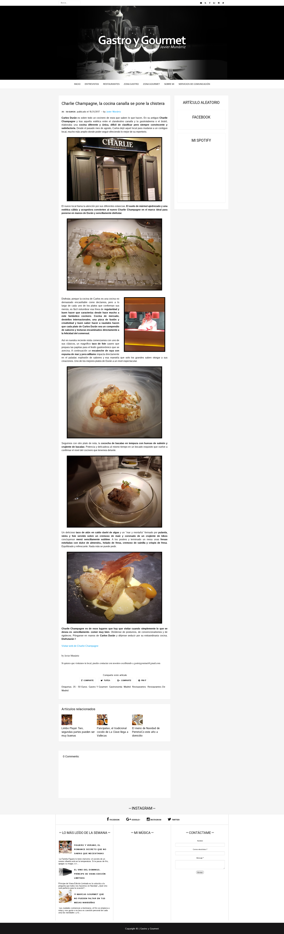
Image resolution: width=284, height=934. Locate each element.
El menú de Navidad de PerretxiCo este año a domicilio (146, 732)
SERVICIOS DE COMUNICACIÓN (194, 84)
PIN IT (143, 680)
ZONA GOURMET (151, 84)
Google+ (136, 820)
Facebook (115, 820)
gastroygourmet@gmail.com (147, 663)
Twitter (176, 820)
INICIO (77, 84)
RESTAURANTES (111, 84)
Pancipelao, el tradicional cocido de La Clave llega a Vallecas (112, 732)
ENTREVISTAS (92, 84)
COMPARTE (88, 680)
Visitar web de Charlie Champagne (80, 646)
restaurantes (139, 687)
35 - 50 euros (68, 112)
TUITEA (106, 680)
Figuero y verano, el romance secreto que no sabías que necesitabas (90, 849)
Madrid (127, 687)
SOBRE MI (169, 84)
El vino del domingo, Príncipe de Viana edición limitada (90, 874)
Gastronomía (115, 687)
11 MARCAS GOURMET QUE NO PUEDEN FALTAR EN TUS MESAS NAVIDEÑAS (89, 898)
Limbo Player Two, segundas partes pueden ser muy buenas (78, 732)
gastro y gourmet (98, 687)
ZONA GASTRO (131, 84)
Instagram (156, 820)
